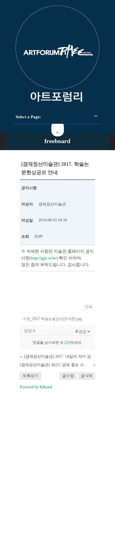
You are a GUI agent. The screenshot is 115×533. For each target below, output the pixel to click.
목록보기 (30, 376)
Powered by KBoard (36, 387)
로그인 (65, 342)
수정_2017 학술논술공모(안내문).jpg (52, 319)
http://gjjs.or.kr (43, 258)
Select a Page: (28, 117)
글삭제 (86, 376)
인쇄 (88, 307)
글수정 (68, 376)
